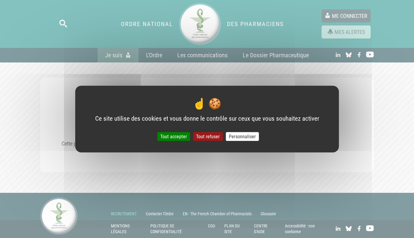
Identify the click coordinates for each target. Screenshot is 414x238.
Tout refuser (208, 136)
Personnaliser (242, 136)
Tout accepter (173, 136)
